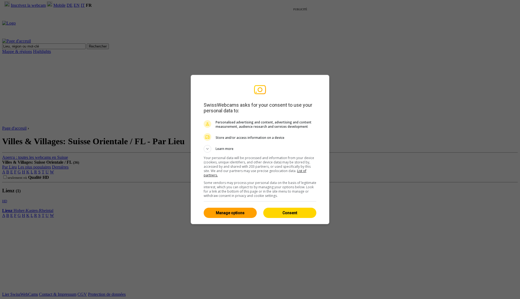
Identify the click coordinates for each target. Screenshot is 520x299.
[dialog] (260, 149)
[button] (260, 149)
